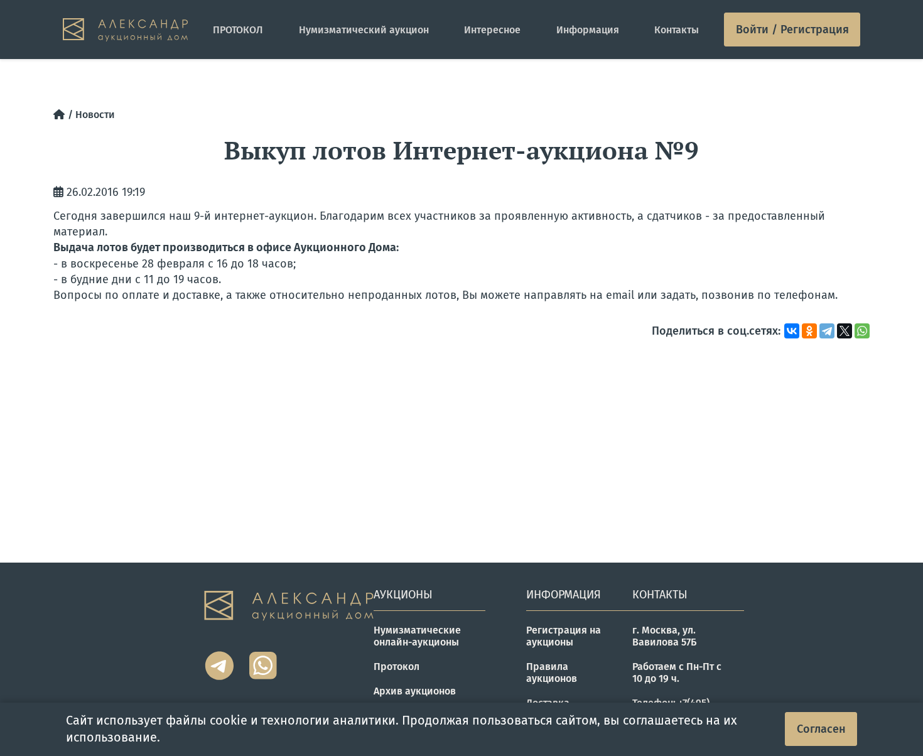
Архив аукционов (415, 691)
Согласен (821, 729)
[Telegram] (826, 330)
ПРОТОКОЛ (238, 30)
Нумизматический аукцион (364, 30)
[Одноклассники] (809, 330)
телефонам (804, 295)
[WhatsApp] (862, 330)
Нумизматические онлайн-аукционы (417, 636)
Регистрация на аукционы (563, 636)
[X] (844, 330)
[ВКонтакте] (791, 330)
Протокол (396, 666)
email (621, 295)
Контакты (676, 30)
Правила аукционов (551, 672)
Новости (95, 115)
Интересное (492, 30)
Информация (587, 30)
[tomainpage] (125, 29)
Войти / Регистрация (792, 29)
